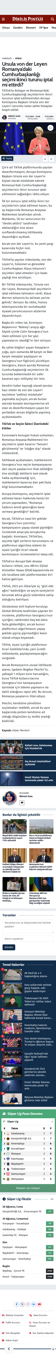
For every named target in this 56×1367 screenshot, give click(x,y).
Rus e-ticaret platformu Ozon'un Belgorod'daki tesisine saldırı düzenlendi (40, 839)
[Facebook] (16, 1304)
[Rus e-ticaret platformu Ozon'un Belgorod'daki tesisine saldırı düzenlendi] (41, 826)
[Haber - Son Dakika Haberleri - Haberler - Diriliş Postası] (27, 19)
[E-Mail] (21, 802)
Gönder (9, 947)
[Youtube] (39, 1304)
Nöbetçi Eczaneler (15, 1315)
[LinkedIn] (33, 1304)
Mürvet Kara (26, 796)
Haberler (6, 58)
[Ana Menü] (3, 19)
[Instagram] (28, 1304)
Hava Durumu (40, 1315)
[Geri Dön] (8, 1349)
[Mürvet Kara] (10, 798)
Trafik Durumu (12, 1322)
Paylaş (9, 158)
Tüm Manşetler (12, 1333)
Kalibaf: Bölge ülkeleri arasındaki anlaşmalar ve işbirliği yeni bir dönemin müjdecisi (13, 868)
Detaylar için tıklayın (28, 1188)
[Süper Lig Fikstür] (52, 1199)
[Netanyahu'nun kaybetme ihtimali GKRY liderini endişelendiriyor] (41, 855)
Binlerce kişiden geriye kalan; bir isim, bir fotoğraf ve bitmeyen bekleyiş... (14, 897)
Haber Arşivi (12, 1340)
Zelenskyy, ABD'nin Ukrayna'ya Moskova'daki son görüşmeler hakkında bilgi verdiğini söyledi (39, 898)
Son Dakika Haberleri (43, 1333)
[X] (22, 1304)
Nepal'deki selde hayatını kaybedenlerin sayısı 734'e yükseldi (15, 838)
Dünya (6, 27)
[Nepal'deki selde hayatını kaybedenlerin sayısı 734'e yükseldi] (15, 826)
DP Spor (43, 27)
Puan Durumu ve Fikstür (39, 1324)
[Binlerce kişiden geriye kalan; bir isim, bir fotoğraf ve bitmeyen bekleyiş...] (15, 884)
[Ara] (52, 19)
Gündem (18, 27)
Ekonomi (31, 27)
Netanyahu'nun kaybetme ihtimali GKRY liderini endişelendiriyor (40, 867)
